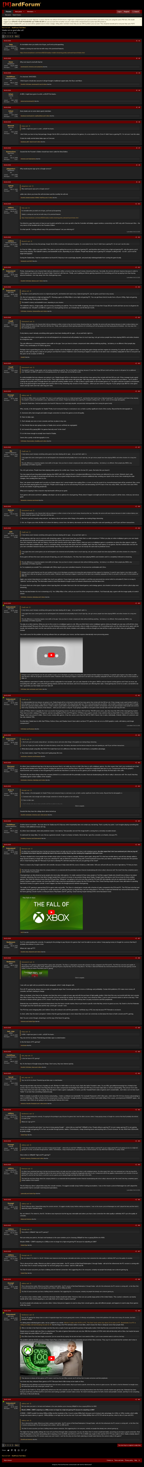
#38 (139, 1279)
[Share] (136, 41)
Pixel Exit (60, 1464)
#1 (139, 40)
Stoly (4, 33)
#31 (139, 1073)
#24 (139, 786)
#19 (139, 528)
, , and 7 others (32, 281)
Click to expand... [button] (80, 806)
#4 (139, 90)
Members (30, 11)
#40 (139, 1399)
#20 (139, 603)
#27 (139, 938)
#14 (139, 317)
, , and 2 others (32, 689)
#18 (139, 506)
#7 (139, 148)
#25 (139, 821)
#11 (139, 237)
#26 (139, 844)
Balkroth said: (25, 739)
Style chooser (8, 1460)
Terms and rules (119, 1460)
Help (135, 1460)
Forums (8, 11)
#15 (139, 363)
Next (16, 36)
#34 (139, 1164)
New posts (18, 11)
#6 (139, 122)
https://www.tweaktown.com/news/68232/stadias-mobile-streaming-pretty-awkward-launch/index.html (52, 53)
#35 (139, 1199)
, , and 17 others (37, 197)
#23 (139, 762)
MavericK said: (26, 241)
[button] (23, 11)
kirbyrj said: (25, 126)
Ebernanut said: (26, 848)
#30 (139, 1051)
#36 (139, 1225)
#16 (139, 391)
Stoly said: (25, 208)
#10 (139, 204)
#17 (139, 447)
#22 (139, 735)
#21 (139, 695)
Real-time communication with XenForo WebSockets (77, 1464)
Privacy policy (129, 1460)
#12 (139, 267)
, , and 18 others (34, 84)
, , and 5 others (35, 116)
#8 (139, 165)
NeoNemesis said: (27, 1113)
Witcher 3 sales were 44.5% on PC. (75, 1322)
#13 (139, 287)
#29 (139, 1027)
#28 (139, 958)
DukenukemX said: (27, 321)
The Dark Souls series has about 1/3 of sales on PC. (104, 1322)
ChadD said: (25, 451)
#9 (139, 182)
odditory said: (25, 291)
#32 (139, 1109)
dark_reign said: (26, 1055)
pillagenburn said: (26, 186)
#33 (139, 1141)
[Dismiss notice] (140, 20)
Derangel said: (26, 790)
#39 (139, 1310)
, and (32, 67)
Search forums (17, 15)
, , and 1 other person (34, 815)
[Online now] (3, 269)
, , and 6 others (34, 441)
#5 (139, 107)
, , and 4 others (34, 311)
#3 (139, 73)
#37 (139, 1251)
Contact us (110, 1460)
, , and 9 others (31, 952)
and (27, 101)
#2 (139, 58)
